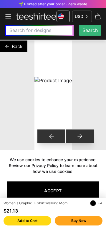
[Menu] (8, 16)
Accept (53, 190)
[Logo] (36, 16)
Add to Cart (27, 220)
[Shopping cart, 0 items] (97, 16)
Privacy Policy (45, 165)
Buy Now (78, 220)
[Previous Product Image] (51, 136)
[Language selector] (63, 16)
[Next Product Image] (79, 136)
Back (17, 46)
